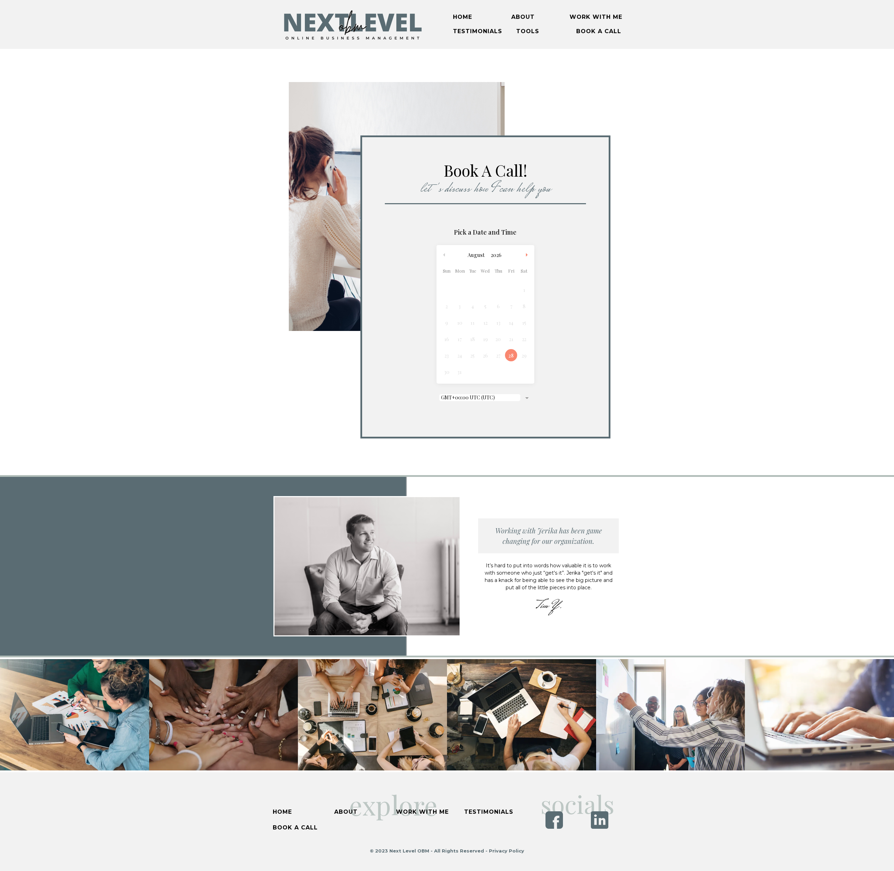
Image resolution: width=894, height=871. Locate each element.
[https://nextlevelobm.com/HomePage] (352, 24)
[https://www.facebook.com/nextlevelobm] (554, 819)
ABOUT (523, 17)
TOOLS (527, 31)
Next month (527, 255)
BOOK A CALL (598, 31)
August (476, 254)
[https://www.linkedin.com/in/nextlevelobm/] (599, 819)
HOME (462, 17)
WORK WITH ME (596, 17)
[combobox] (485, 398)
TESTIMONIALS (477, 31)
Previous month (444, 255)
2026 (496, 254)
